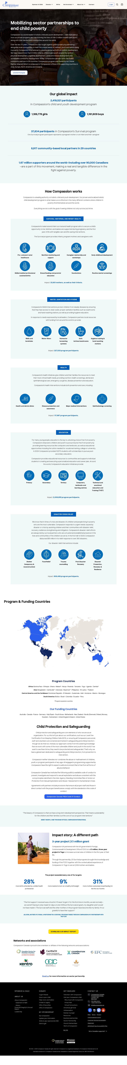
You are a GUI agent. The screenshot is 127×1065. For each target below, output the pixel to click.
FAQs (89, 1014)
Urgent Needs (43, 994)
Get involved (67, 4)
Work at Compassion (70, 1026)
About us (80, 4)
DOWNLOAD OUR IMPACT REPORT (63, 932)
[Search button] (117, 4)
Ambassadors (68, 1010)
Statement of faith (21, 1002)
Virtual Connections (71, 1005)
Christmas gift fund (70, 1007)
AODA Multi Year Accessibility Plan (97, 1026)
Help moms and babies (46, 1000)
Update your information (47, 1018)
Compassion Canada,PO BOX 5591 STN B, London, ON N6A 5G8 (97, 997)
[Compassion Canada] (11, 4)
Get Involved (69, 991)
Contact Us (93, 991)
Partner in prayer (69, 1013)
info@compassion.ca (97, 1005)
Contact (91, 4)
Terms (93, 1014)
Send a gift (42, 1023)
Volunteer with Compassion (73, 994)
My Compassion (44, 1015)
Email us (45, 976)
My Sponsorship (46, 1012)
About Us (19, 996)
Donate (48, 4)
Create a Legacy (44, 1002)
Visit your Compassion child (73, 997)
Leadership (18, 1011)
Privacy (99, 1014)
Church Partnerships (70, 1023)
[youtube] (103, 1010)
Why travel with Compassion (74, 1000)
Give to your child (44, 997)
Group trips (68, 1002)
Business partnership (71, 1018)
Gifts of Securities (45, 1005)
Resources (67, 1015)
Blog (66, 1030)
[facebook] (90, 1010)
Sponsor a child (37, 4)
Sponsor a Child (22, 991)
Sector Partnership (70, 1020)
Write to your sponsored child (48, 1021)
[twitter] (99, 1010)
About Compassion (21, 1000)
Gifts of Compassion (45, 1007)
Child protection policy (94, 1017)
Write (58, 4)
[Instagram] (94, 1010)
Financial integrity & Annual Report (23, 1008)
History (18, 1005)
